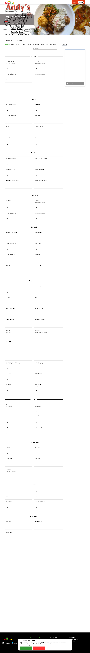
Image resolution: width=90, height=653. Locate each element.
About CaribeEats (72, 641)
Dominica (32, 651)
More (64, 44)
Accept (26, 648)
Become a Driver (53, 637)
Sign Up (81, 2)
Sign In (75, 2)
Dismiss (39, 648)
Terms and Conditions (73, 639)
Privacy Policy (72, 637)
